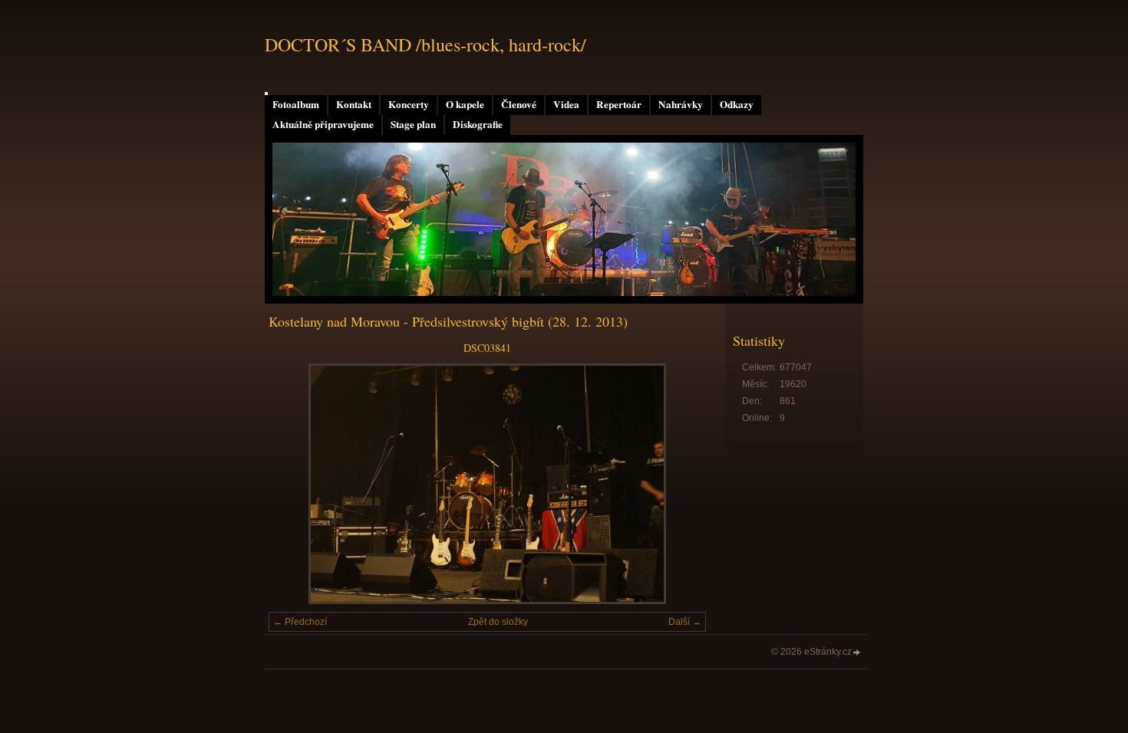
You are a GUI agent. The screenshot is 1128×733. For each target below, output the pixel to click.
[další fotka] (681, 483)
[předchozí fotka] (293, 483)
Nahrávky (680, 104)
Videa (566, 104)
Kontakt (353, 104)
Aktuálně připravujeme (323, 124)
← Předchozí (300, 621)
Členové (518, 104)
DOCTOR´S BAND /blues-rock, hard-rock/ (425, 44)
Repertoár (619, 104)
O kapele (465, 104)
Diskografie (478, 124)
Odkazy (737, 104)
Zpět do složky (498, 621)
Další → (684, 621)
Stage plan (413, 124)
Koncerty (408, 104)
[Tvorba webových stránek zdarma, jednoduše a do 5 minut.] (857, 652)
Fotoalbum (295, 104)
